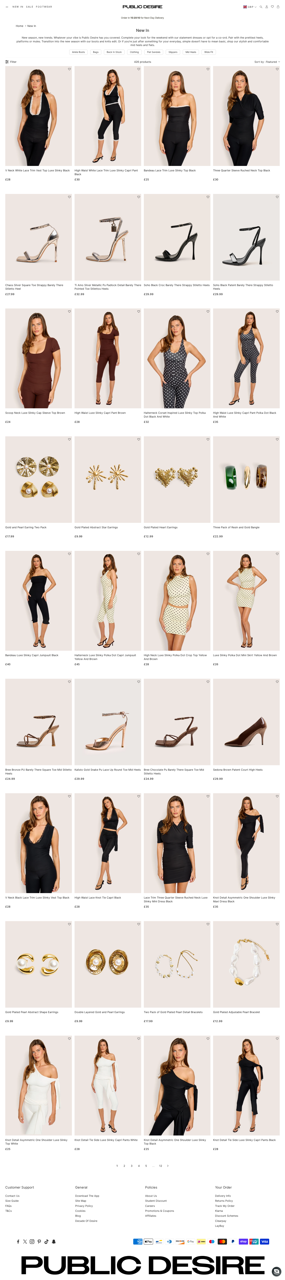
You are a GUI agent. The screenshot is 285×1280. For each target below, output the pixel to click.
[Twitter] (25, 1242)
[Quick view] (65, 160)
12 (160, 1165)
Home (19, 26)
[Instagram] (32, 1241)
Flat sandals (153, 52)
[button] (7, 7)
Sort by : (265, 61)
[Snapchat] (53, 1241)
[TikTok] (46, 1241)
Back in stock (114, 52)
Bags (95, 52)
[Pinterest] (39, 1241)
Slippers (173, 52)
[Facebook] (18, 1241)
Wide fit (208, 52)
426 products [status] (142, 61)
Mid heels (191, 52)
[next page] (168, 1166)
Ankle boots (78, 52)
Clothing (134, 52)
